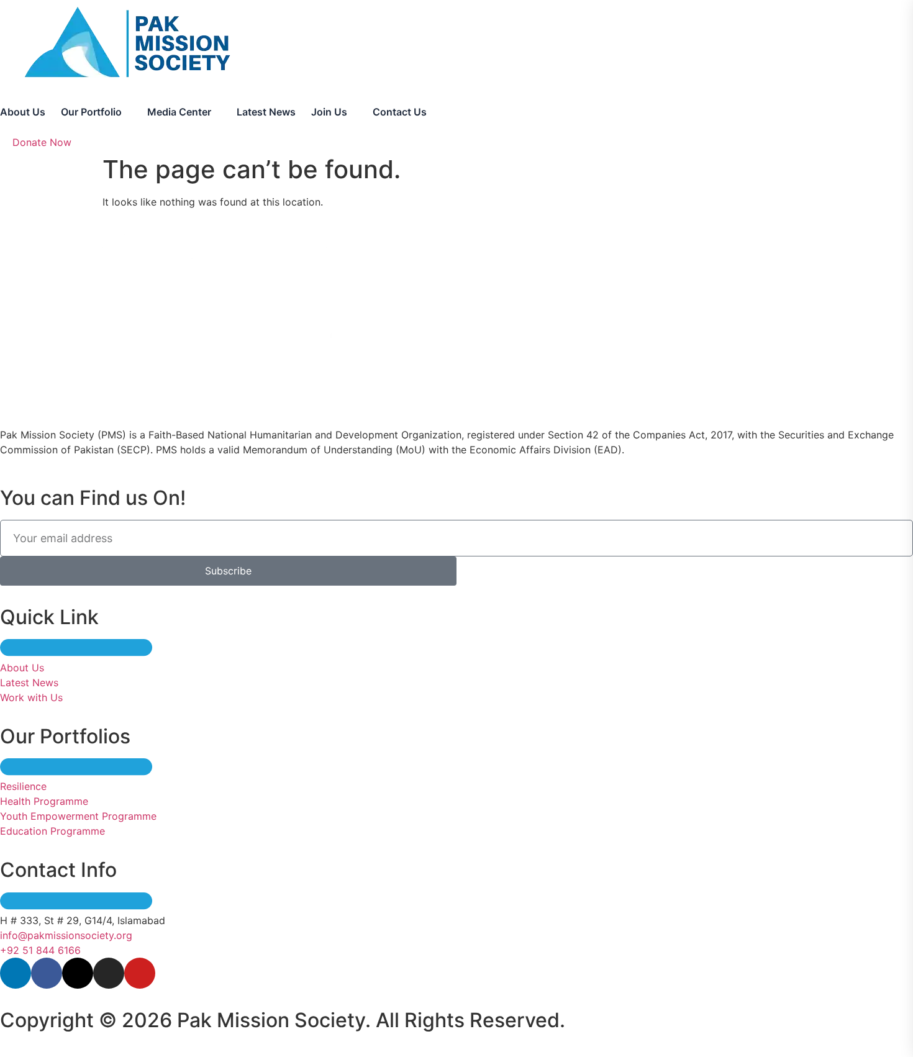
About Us (22, 112)
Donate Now (41, 142)
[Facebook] (46, 973)
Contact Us (400, 112)
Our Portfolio (91, 112)
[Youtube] (139, 973)
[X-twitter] (77, 973)
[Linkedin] (15, 973)
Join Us (329, 112)
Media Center (179, 112)
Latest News (266, 112)
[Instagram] (108, 973)
